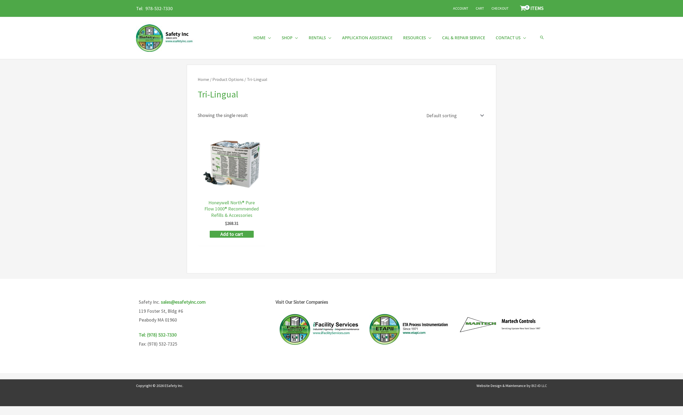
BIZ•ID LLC (539, 385)
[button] (541, 38)
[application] (268, 38)
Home (203, 79)
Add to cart (231, 234)
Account (460, 8)
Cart (480, 8)
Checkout (500, 8)
